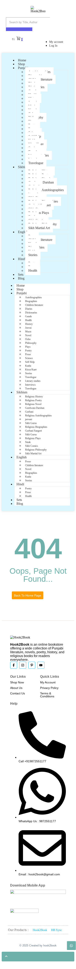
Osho (28, 339)
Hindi (22, 259)
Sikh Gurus (31, 423)
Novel (28, 335)
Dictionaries (31, 312)
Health (32, 270)
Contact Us (17, 693)
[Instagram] (22, 665)
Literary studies (33, 380)
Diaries (28, 308)
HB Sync (56, 930)
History (29, 324)
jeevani (28, 419)
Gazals (28, 316)
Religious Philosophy (36, 449)
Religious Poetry (33, 400)
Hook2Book (40, 930)
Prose (28, 354)
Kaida (28, 365)
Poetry (28, 350)
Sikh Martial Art (39, 228)
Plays (28, 346)
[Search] (19, 29)
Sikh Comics (31, 445)
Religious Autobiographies (46, 190)
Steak (28, 442)
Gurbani (29, 411)
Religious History (34, 396)
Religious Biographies (36, 426)
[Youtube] (40, 665)
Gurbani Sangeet (33, 430)
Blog (21, 278)
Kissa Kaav (31, 369)
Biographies (31, 301)
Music (28, 331)
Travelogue (35, 163)
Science (29, 358)
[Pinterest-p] (31, 665)
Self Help (30, 361)
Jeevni (28, 327)
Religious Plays (33, 438)
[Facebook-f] (13, 665)
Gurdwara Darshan (34, 407)
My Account (48, 682)
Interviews (30, 384)
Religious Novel (33, 404)
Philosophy (31, 342)
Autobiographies (33, 297)
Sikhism (23, 167)
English (23, 232)
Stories (32, 255)
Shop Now (17, 682)
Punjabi (23, 68)
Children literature (40, 240)
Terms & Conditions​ (47, 695)
